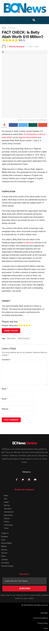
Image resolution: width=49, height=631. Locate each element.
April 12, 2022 (33, 46)
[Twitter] (23, 479)
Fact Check (11, 28)
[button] (8, 20)
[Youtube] (35, 479)
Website (5, 409)
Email (5, 399)
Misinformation (23, 338)
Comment (6, 359)
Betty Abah (11, 338)
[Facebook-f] (17, 479)
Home (4, 28)
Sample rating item (10, 325)
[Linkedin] (29, 479)
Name (5, 389)
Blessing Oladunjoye (16, 46)
